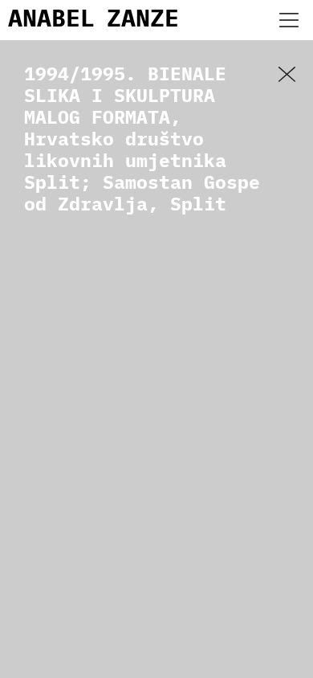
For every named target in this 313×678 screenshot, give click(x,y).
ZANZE (143, 20)
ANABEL (51, 20)
